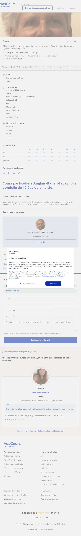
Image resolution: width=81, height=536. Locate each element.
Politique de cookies (47, 276)
